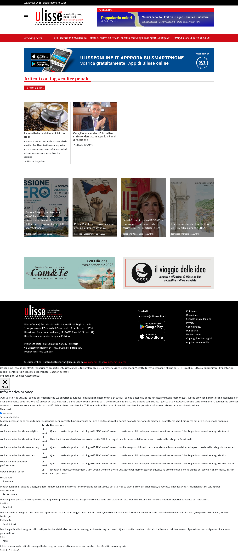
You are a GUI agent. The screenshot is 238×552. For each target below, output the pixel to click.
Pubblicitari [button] (6, 520)
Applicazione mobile (197, 342)
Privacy (190, 323)
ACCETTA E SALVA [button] (9, 550)
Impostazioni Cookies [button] (12, 376)
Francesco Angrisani (180, 234)
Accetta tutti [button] (32, 376)
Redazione (192, 315)
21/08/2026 (51, 234)
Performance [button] (7, 490)
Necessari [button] (5, 409)
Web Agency (90, 362)
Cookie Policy (193, 327)
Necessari (8, 413)
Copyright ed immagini (199, 338)
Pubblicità (192, 330)
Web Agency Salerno (115, 362)
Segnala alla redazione (198, 319)
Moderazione (193, 334)
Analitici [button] (4, 503)
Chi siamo (191, 311)
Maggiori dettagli (59, 372)
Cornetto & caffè (35, 88)
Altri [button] (2, 537)
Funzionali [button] (6, 477)
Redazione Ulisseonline (36, 234)
